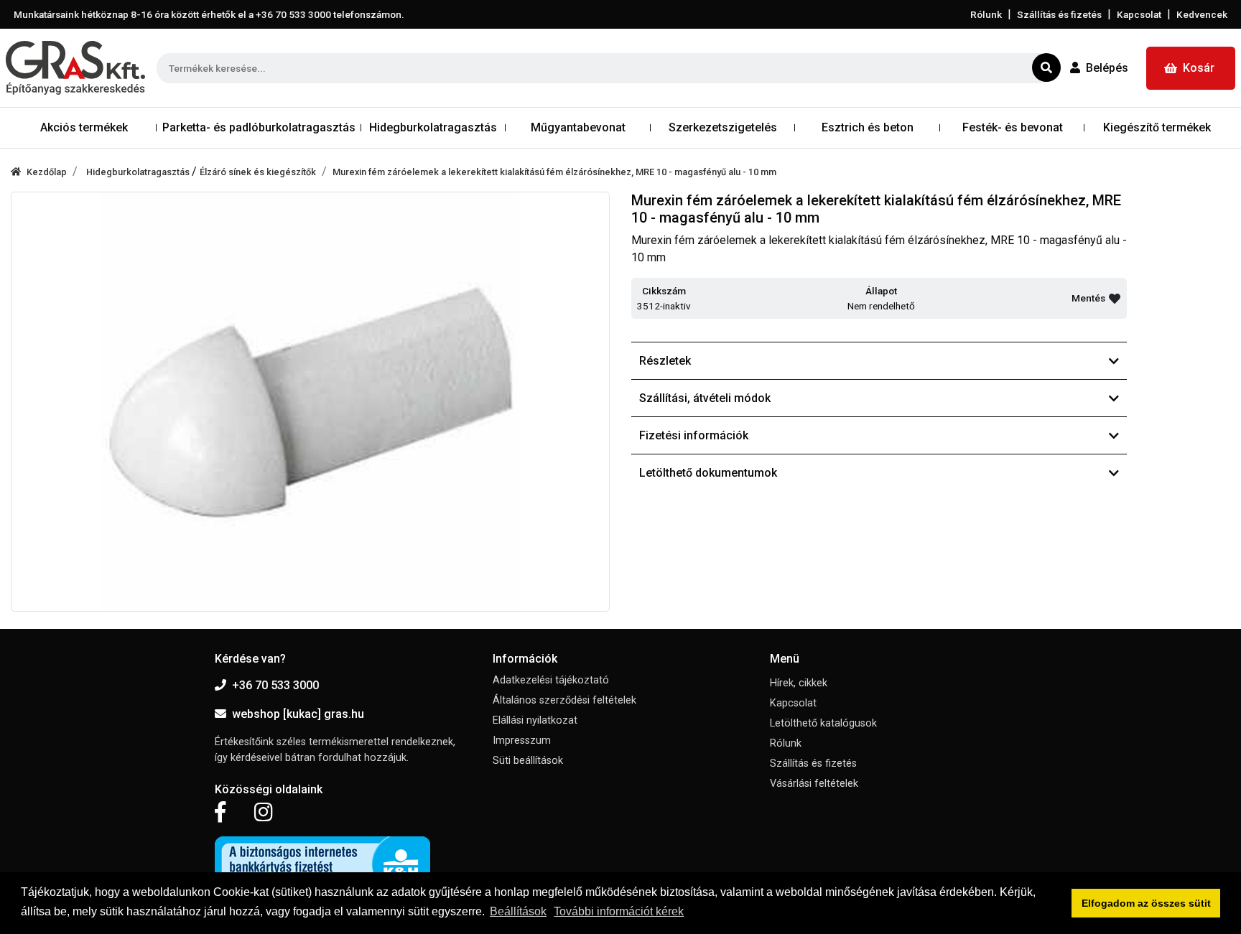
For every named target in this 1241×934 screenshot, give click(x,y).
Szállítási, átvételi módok (705, 398)
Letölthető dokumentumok (708, 473)
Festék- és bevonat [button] (1012, 127)
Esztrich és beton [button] (868, 127)
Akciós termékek (84, 127)
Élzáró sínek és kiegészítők (258, 172)
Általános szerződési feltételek (564, 700)
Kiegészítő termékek (1157, 127)
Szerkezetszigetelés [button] (723, 127)
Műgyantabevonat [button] (578, 127)
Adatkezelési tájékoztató (551, 680)
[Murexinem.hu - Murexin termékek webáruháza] (75, 67)
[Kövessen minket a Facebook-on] (220, 812)
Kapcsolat (1139, 14)
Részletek (665, 361)
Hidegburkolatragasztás (139, 172)
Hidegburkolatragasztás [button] (433, 127)
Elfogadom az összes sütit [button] (1146, 903)
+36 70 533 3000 (275, 685)
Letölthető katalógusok (823, 723)
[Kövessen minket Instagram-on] (263, 812)
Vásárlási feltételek (814, 783)
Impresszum (522, 740)
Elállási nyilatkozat (535, 720)
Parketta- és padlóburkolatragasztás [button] (258, 127)
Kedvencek (1201, 14)
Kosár (1198, 68)
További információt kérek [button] (619, 911)
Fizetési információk (693, 435)
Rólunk (986, 14)
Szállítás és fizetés (1059, 14)
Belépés (1107, 68)
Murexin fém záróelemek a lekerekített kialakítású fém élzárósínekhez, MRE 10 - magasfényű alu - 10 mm (554, 172)
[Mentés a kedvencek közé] (1114, 298)
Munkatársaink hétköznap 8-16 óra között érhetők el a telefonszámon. (209, 14)
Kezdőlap (47, 172)
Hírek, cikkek (798, 683)
